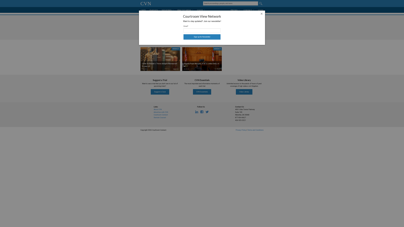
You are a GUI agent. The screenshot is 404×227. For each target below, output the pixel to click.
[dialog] (202, 28)
